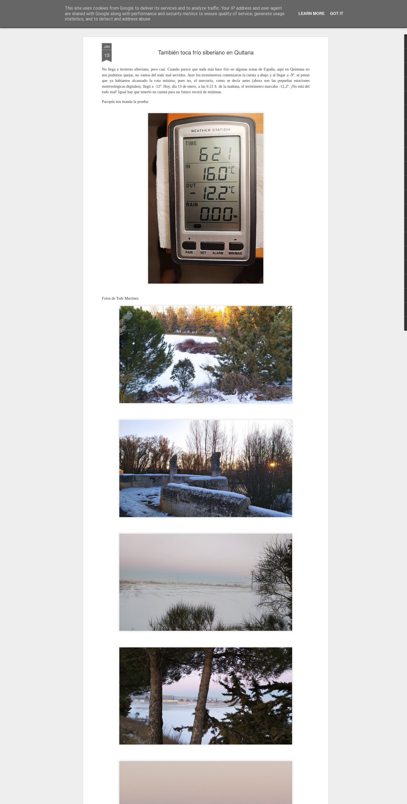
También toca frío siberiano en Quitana (206, 52)
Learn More (311, 13)
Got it (336, 13)
